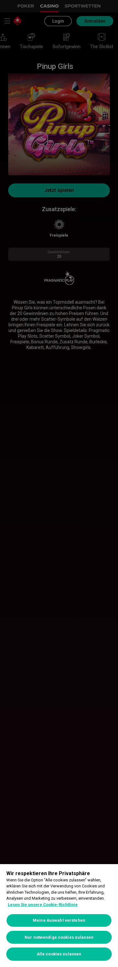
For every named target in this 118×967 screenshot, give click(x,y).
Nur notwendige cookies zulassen (59, 937)
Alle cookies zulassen (59, 954)
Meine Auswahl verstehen (59, 920)
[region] (59, 915)
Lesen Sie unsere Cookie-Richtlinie (43, 904)
